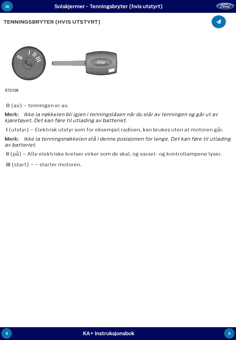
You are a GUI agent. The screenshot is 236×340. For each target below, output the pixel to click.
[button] (7, 6)
